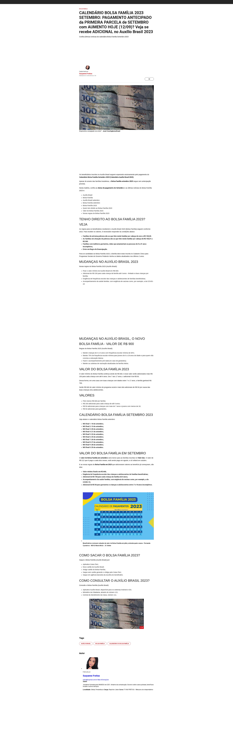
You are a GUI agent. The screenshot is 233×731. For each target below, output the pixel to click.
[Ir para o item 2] (90, 613)
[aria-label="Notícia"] (149, 79)
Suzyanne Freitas (85, 74)
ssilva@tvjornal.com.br (90, 680)
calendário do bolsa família (119, 643)
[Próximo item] (142, 613)
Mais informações (103, 680)
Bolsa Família (100, 643)
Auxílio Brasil (86, 643)
